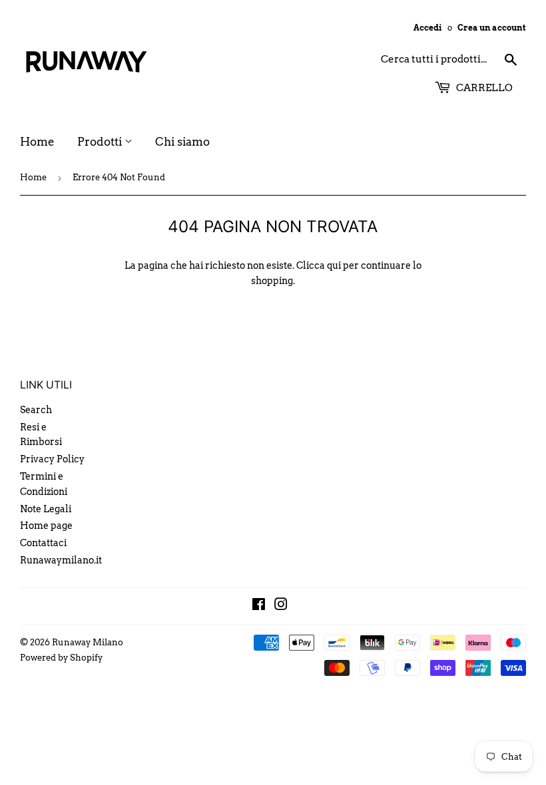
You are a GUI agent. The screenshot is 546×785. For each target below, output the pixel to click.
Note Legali (45, 509)
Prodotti (101, 141)
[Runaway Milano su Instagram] (281, 606)
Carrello (483, 88)
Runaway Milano (87, 642)
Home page (46, 525)
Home (37, 141)
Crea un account (491, 28)
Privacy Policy (52, 459)
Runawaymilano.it (61, 560)
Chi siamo (182, 141)
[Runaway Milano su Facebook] (259, 606)
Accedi (427, 28)
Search (36, 409)
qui (334, 265)
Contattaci (43, 543)
